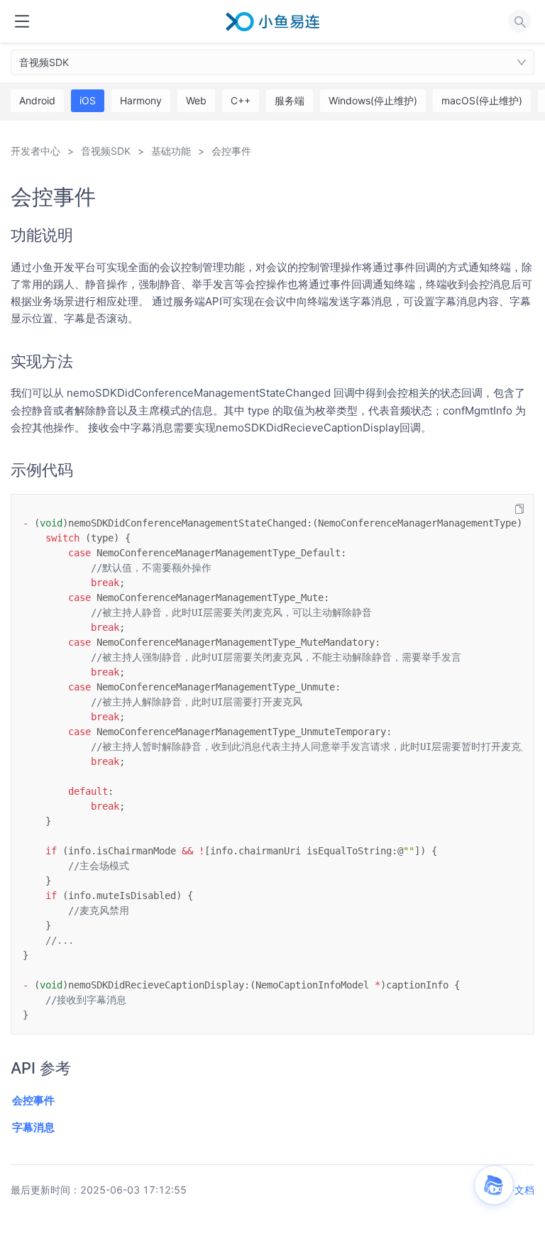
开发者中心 (35, 151)
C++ (241, 100)
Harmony (141, 100)
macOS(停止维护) (481, 100)
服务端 (289, 100)
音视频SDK (44, 62)
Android (37, 100)
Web (196, 100)
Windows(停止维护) (373, 100)
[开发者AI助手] (494, 1185)
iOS (87, 100)
